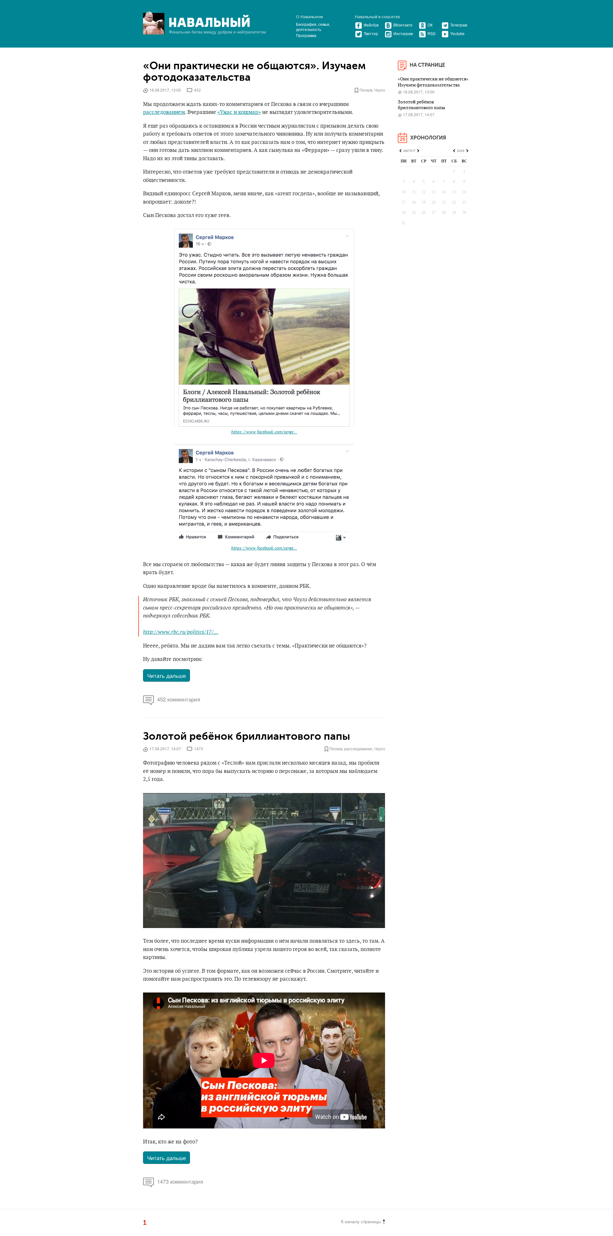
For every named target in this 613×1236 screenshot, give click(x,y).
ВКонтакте (402, 24)
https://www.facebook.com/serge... (264, 432)
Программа (306, 35)
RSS (431, 33)
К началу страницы (361, 1221)
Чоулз (379, 90)
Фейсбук (371, 24)
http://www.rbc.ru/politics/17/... (180, 632)
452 (197, 90)
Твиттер (371, 33)
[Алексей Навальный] (209, 21)
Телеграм (458, 24)
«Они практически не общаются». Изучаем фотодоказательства (254, 72)
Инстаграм (403, 33)
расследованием (164, 112)
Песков (365, 90)
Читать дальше (166, 675)
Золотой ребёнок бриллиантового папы (246, 736)
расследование (358, 748)
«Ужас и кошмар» (239, 112)
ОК (430, 24)
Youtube (457, 33)
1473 (198, 748)
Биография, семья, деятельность (313, 26)
